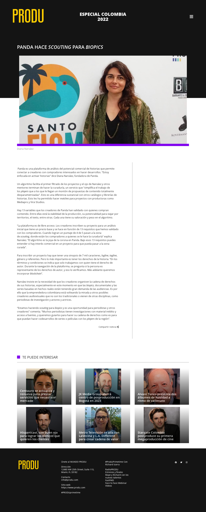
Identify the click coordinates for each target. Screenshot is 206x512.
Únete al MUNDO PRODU (73, 461)
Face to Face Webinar (116, 483)
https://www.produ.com (73, 487)
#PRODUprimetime (70, 492)
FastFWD (109, 480)
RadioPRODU (111, 469)
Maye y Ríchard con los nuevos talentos (116, 476)
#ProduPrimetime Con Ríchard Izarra (116, 463)
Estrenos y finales (114, 472)
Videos (108, 485)
